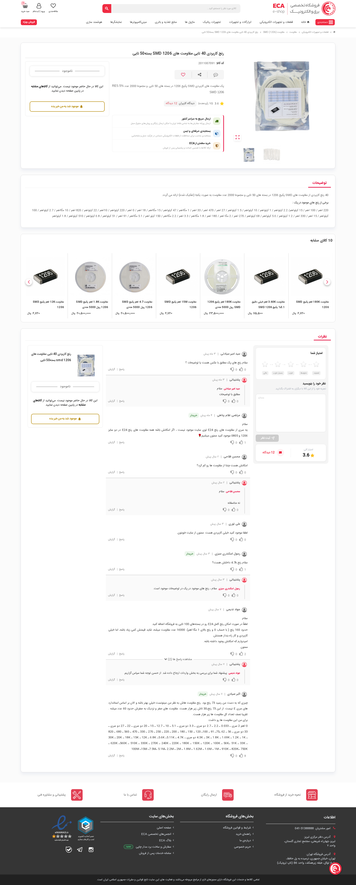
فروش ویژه (29, 22)
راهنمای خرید (243, 834)
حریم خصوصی (242, 846)
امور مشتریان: (313, 828)
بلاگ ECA (165, 840)
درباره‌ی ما (245, 840)
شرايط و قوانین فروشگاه (237, 827)
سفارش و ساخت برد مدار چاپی (153, 846)
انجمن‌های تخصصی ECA (156, 834)
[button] (327, 282)
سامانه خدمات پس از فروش (155, 853)
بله (69, 849)
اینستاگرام (91, 849)
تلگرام (80, 849)
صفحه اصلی (164, 827)
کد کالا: (220, 63)
